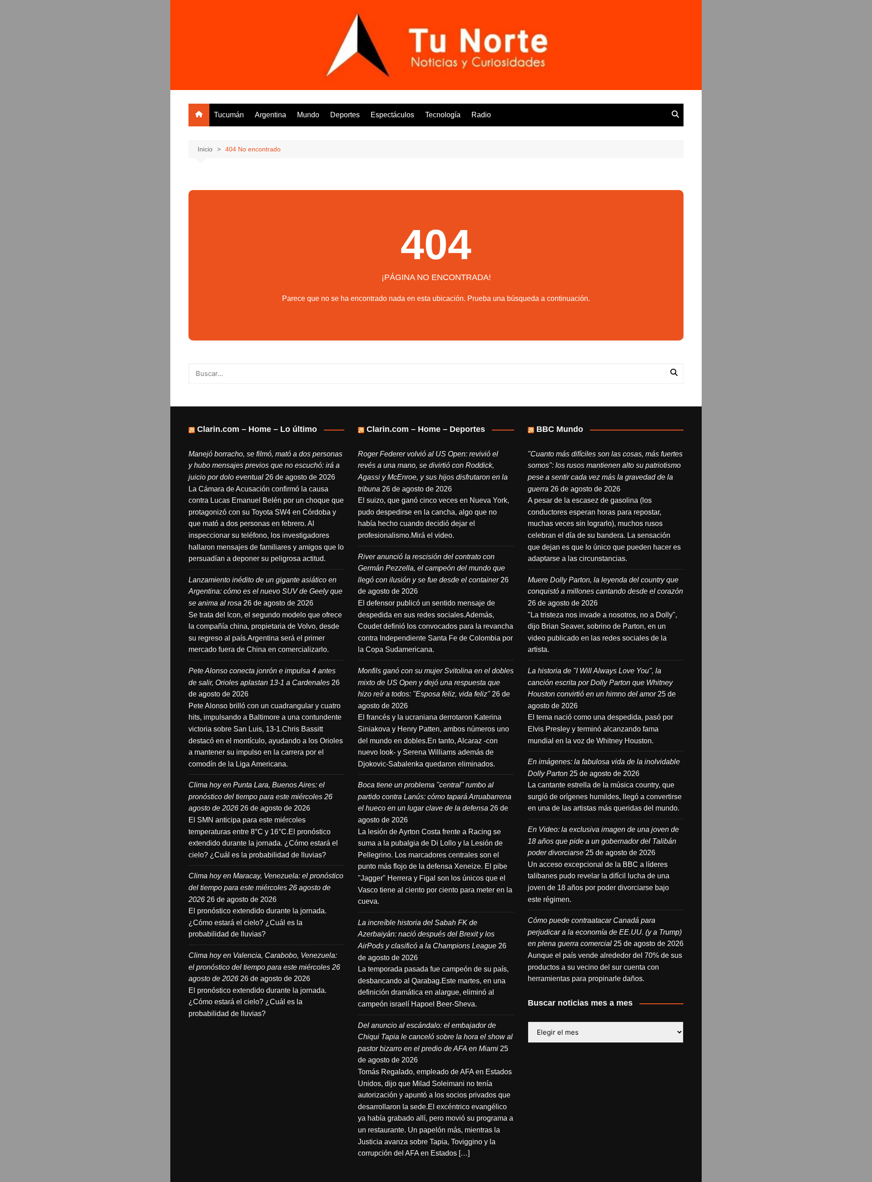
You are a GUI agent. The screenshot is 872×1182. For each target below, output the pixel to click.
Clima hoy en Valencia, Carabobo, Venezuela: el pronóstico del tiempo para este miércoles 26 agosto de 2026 (264, 967)
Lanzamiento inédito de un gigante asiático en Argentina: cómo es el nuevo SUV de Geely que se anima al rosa (265, 591)
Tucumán (229, 115)
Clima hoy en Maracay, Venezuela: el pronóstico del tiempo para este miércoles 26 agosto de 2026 (265, 887)
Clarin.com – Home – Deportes (426, 429)
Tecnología (443, 115)
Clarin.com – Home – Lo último (257, 429)
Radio (481, 115)
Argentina (270, 115)
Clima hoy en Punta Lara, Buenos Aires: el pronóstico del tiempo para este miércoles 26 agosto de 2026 (260, 796)
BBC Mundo (559, 429)
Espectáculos (392, 115)
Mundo (308, 115)
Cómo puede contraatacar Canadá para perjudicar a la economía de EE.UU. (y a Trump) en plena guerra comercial (605, 932)
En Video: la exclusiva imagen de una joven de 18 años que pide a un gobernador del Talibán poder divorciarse (603, 841)
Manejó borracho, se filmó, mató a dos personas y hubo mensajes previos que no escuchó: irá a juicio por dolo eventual (265, 465)
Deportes (345, 115)
